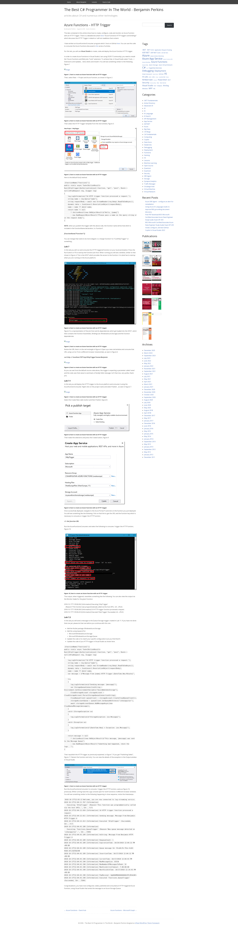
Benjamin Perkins (71, 29)
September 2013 (150, 442)
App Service (148, 121)
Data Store (148, 142)
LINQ (153, 77)
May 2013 (147, 444)
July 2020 (147, 402)
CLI (147, 68)
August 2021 (148, 374)
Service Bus (153, 83)
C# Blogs (147, 132)
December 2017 (149, 416)
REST (169, 80)
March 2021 (148, 384)
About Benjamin (81, 2)
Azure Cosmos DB (167, 59)
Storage (147, 179)
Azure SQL (145, 65)
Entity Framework (147, 74)
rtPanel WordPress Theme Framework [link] (147, 923)
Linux (157, 77)
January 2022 (148, 366)
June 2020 (147, 405)
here (102, 36)
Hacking (147, 155)
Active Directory (149, 103)
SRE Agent (147, 176)
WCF (155, 86)
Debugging (148, 70)
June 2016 (147, 426)
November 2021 (149, 369)
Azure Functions (159, 61)
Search (169, 25)
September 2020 (150, 397)
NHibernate (147, 79)
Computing (148, 137)
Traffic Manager (149, 184)
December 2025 (149, 350)
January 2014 (148, 439)
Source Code (106, 2)
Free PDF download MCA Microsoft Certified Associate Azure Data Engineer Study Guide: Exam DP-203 (159, 217)
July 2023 (147, 358)
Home (69, 2)
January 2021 (148, 387)
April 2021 (147, 382)
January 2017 (148, 421)
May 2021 (147, 379)
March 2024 (148, 353)
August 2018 (148, 410)
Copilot (146, 140)
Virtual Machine (149, 189)
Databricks (148, 145)
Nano (167, 77)
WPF (150, 88)
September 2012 (150, 449)
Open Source (148, 166)
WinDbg (166, 86)
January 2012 (148, 455)
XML (154, 88)
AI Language (148, 114)
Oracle (155, 80)
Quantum (147, 168)
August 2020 (148, 400)
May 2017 (147, 418)
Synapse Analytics (150, 181)
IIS (165, 73)
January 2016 (148, 429)
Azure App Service (152, 58)
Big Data (147, 129)
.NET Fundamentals (151, 100)
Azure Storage (153, 65)
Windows (145, 88)
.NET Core (150, 50)
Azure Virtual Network (165, 65)
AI (144, 108)
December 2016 (149, 423)
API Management (150, 119)
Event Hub (155, 74)
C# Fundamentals (150, 134)
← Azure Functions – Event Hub (75, 910)
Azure (87, 29)
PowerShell (162, 80)
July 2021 (147, 376)
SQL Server (163, 83)
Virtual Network (149, 192)
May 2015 (147, 431)
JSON (150, 77)
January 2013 (148, 447)
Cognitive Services (155, 68)
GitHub (161, 74)
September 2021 (150, 371)
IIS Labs (145, 77)
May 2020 (147, 408)
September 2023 (150, 356)
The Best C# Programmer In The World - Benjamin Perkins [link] (113, 9)
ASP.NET (146, 52)
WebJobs (159, 86)
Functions (92, 29)
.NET (144, 50)
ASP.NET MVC (164, 53)
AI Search (147, 116)
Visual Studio (147, 85)
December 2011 (149, 457)
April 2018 (147, 413)
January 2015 (148, 434)
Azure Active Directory (157, 56)
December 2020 (149, 389)
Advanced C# (148, 106)
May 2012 (147, 452)
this (97, 46)
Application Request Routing (163, 50)
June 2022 (147, 361)
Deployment (160, 71)
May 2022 (147, 363)
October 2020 (148, 395)
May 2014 (147, 436)
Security (145, 82)
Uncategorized (149, 186)
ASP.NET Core (155, 53)
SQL (158, 83)
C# (144, 67)
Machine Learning (150, 163)
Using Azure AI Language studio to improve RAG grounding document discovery (157, 209)
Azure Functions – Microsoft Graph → (123, 910)
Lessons (94, 2)
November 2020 (149, 392)
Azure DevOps (146, 62)
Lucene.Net (162, 77)
